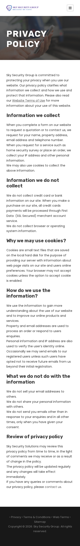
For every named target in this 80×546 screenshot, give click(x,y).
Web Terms (61, 517)
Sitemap (40, 522)
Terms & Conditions (37, 517)
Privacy (16, 517)
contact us (53, 487)
